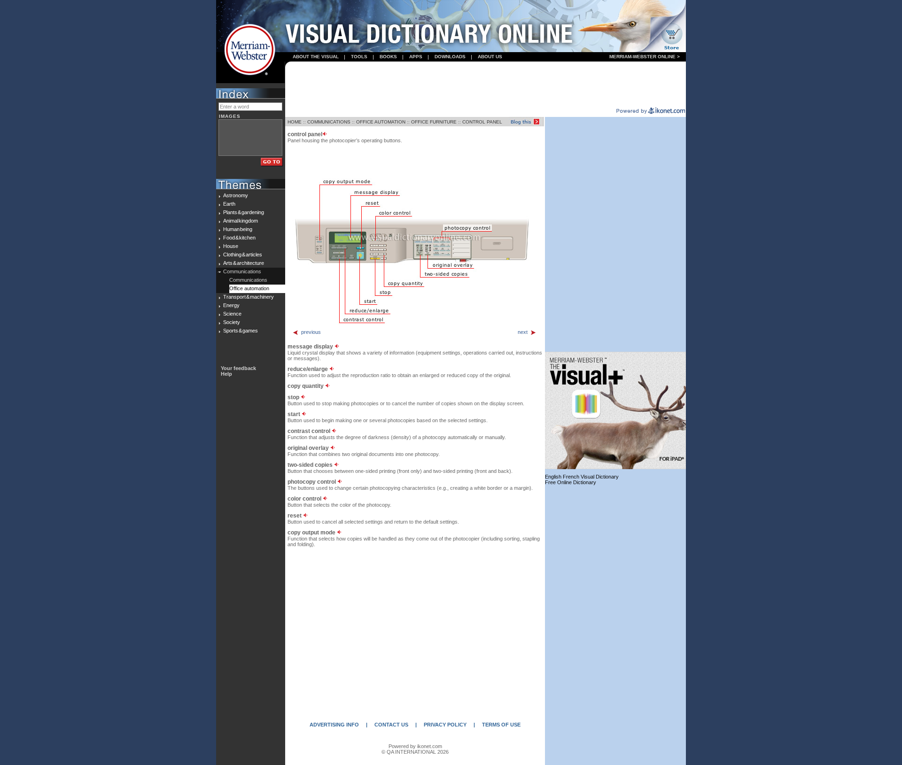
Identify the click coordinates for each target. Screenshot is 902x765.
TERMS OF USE (501, 724)
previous (311, 332)
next (523, 332)
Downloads (450, 56)
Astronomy (235, 195)
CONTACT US (391, 724)
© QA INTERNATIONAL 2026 (415, 752)
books (388, 56)
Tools (359, 56)
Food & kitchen (239, 237)
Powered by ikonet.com (415, 746)
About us (490, 56)
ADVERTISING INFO (334, 724)
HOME (295, 121)
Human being (237, 229)
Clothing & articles (242, 254)
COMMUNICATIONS (328, 121)
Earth (229, 204)
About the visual (316, 56)
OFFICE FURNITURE (434, 121)
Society (231, 322)
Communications (242, 271)
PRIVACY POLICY (445, 724)
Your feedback (238, 368)
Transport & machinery (248, 297)
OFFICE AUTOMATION (380, 121)
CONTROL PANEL (482, 121)
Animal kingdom (240, 221)
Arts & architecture (243, 263)
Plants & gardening (243, 212)
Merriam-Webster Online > (644, 56)
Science (232, 314)
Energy (231, 305)
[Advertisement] (486, 85)
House (230, 246)
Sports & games (240, 330)
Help (226, 374)
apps (415, 56)
